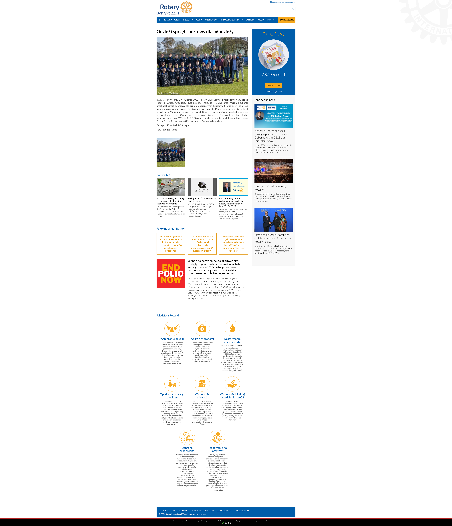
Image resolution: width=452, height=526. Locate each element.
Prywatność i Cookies (203, 511)
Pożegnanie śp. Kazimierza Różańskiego (202, 199)
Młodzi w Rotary (230, 20)
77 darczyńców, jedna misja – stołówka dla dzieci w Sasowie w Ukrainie (171, 201)
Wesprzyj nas (273, 85)
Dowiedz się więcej (273, 91)
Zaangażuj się (287, 20)
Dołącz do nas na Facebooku (283, 2)
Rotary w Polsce (171, 20)
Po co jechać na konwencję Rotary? (270, 187)
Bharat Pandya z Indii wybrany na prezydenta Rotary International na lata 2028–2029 (231, 202)
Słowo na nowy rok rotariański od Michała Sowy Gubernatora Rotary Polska (273, 238)
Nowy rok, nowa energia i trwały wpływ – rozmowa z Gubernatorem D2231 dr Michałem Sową (270, 136)
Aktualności (248, 20)
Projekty (188, 20)
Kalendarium (211, 20)
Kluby (199, 20)
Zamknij (228, 523)
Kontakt (271, 20)
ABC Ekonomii (273, 74)
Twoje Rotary (241, 511)
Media (261, 20)
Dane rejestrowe (168, 511)
